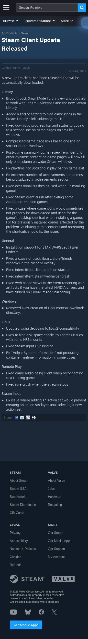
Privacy (15, 533)
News (24, 33)
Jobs (51, 489)
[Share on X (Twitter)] (22, 417)
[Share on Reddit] (28, 417)
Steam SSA (18, 489)
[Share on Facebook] (16, 417)
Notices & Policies (23, 549)
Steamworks (18, 497)
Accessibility (19, 541)
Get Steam (55, 533)
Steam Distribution (23, 505)
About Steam (19, 480)
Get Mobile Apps (26, 625)
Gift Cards (17, 513)
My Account (56, 557)
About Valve (56, 480)
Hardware (54, 497)
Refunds (16, 565)
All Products (10, 33)
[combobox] (47, 7)
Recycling (55, 505)
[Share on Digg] (34, 417)
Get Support (56, 549)
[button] (11, 20)
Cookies (15, 557)
